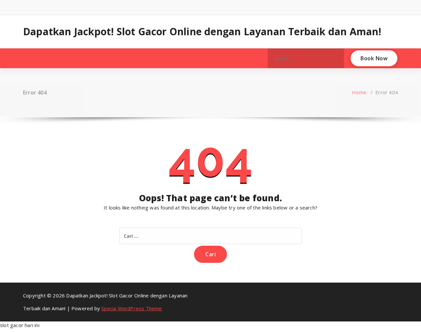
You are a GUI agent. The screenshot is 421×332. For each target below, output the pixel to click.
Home (359, 92)
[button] (336, 58)
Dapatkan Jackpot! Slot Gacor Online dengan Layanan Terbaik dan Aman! (202, 32)
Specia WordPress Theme (131, 308)
